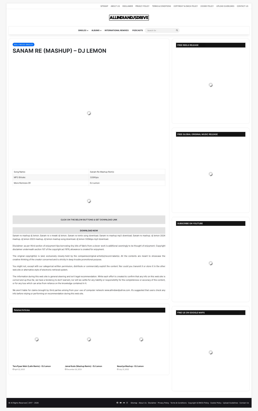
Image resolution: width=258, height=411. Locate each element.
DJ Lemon (95, 183)
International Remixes (117, 30)
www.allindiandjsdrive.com (117, 290)
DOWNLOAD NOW (89, 230)
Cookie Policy (207, 6)
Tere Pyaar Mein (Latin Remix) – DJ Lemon (32, 366)
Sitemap (104, 6)
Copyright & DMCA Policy (186, 6)
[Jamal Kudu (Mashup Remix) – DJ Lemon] (89, 339)
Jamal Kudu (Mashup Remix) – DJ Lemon (83, 366)
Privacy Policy (142, 6)
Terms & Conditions (161, 6)
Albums (95, 30)
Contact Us (242, 6)
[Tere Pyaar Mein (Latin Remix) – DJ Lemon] (37, 339)
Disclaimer (127, 6)
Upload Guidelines (225, 6)
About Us (115, 6)
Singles (82, 30)
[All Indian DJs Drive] (129, 17)
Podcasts (137, 30)
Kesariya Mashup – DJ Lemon (130, 366)
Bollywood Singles (23, 44)
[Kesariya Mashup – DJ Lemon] (141, 339)
